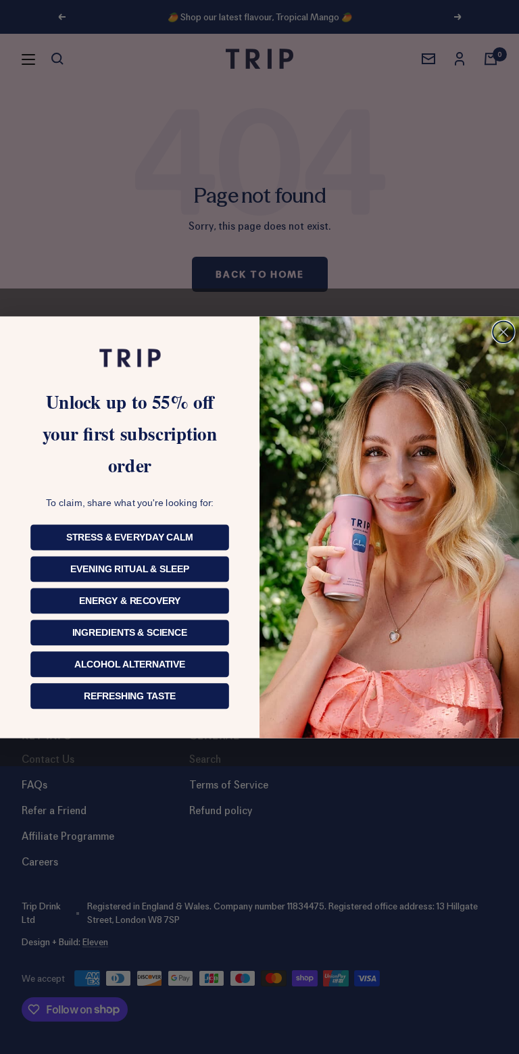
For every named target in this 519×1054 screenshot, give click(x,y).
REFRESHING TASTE (130, 696)
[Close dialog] (503, 332)
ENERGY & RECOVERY (130, 600)
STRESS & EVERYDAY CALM (129, 537)
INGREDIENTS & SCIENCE (130, 632)
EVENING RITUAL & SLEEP (129, 568)
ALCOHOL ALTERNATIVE (129, 664)
